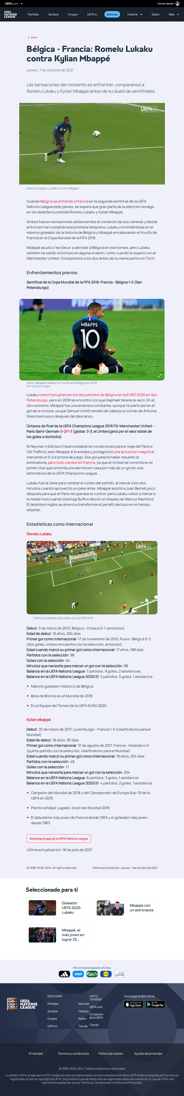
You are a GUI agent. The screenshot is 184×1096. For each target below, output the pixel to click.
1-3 (69, 431)
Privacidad (36, 1053)
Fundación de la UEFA (96, 1015)
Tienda (83, 1026)
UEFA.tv (52, 1026)
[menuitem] (34, 14)
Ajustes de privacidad (148, 1053)
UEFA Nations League (10, 14)
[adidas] (64, 973)
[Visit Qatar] (120, 973)
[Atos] (78, 973)
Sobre (82, 1019)
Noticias (83, 1004)
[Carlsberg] (92, 973)
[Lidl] (106, 973)
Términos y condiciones (73, 1053)
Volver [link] (34, 37)
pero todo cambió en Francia (71, 462)
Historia (83, 1011)
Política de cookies (111, 1053)
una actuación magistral (134, 451)
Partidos (52, 1004)
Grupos (52, 1019)
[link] (33, 14)
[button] (134, 14)
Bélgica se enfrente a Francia (64, 201)
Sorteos (52, 1011)
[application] (92, 143)
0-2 (63, 431)
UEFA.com (96, 1007)
